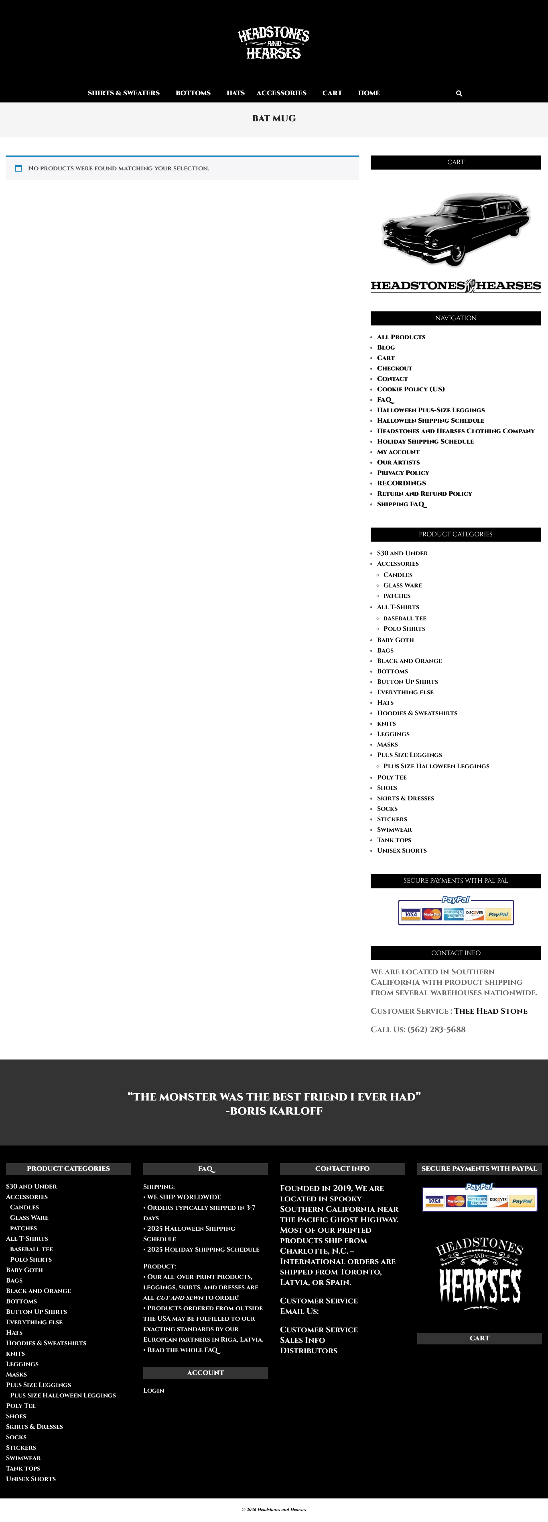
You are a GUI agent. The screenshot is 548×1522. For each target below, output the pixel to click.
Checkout (394, 368)
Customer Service (319, 1329)
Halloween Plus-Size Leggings (431, 410)
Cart (386, 358)
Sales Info (302, 1340)
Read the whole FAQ (182, 1350)
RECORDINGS (401, 483)
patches (397, 595)
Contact (392, 378)
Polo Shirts (404, 628)
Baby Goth (395, 640)
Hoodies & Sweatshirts (417, 713)
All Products (401, 337)
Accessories (398, 563)
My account (398, 452)
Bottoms (392, 671)
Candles (398, 575)
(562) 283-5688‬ (436, 1029)
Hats (385, 702)
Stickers (392, 819)
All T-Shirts (398, 607)
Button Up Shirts (407, 681)
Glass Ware (403, 585)
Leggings (393, 734)
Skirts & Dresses (405, 798)
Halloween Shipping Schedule (430, 420)
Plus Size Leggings (409, 755)
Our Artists (398, 462)
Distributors (308, 1350)
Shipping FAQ (400, 504)
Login (153, 1390)
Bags (385, 650)
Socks (387, 808)
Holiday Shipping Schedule (425, 441)
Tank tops (394, 840)
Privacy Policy (403, 472)
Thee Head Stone (491, 1011)
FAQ (384, 399)
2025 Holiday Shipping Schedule (203, 1249)
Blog (386, 347)
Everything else (405, 692)
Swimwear (394, 829)
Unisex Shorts (402, 850)
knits (386, 723)
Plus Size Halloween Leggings (436, 766)
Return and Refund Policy (424, 493)
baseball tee (405, 618)
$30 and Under (402, 553)
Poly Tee (392, 777)
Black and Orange (409, 661)
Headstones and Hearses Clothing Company (456, 431)
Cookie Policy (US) (411, 389)
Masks (387, 744)
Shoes (387, 788)
